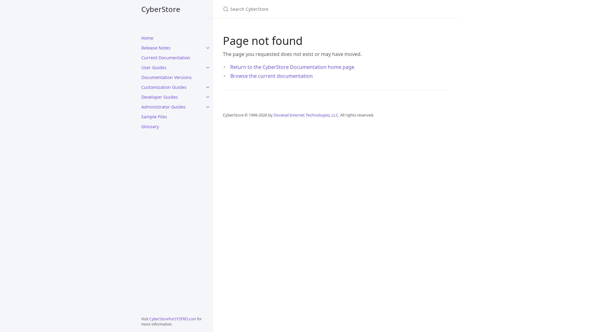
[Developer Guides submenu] (208, 97)
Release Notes (156, 48)
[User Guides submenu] (208, 68)
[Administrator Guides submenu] (208, 107)
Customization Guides (164, 87)
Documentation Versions (166, 77)
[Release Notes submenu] (208, 48)
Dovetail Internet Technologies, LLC (306, 115)
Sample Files (154, 117)
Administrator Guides (163, 107)
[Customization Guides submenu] (208, 87)
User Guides (154, 67)
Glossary (150, 126)
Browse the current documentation (271, 76)
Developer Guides (159, 97)
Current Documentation (165, 58)
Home (147, 38)
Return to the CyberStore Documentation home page (292, 67)
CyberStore (160, 9)
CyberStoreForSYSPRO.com (172, 319)
